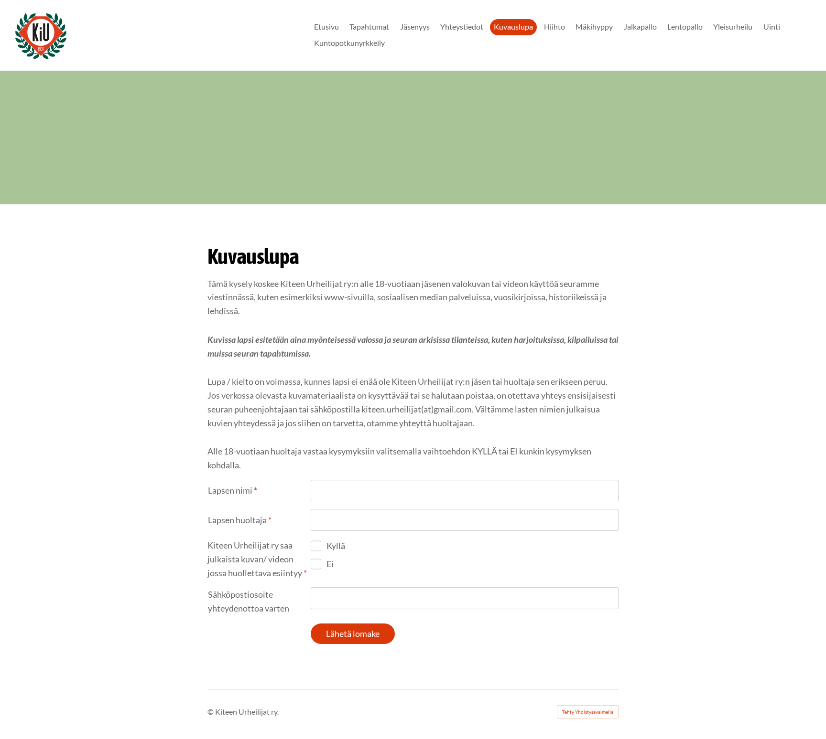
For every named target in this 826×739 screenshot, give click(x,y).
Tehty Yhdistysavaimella (587, 712)
